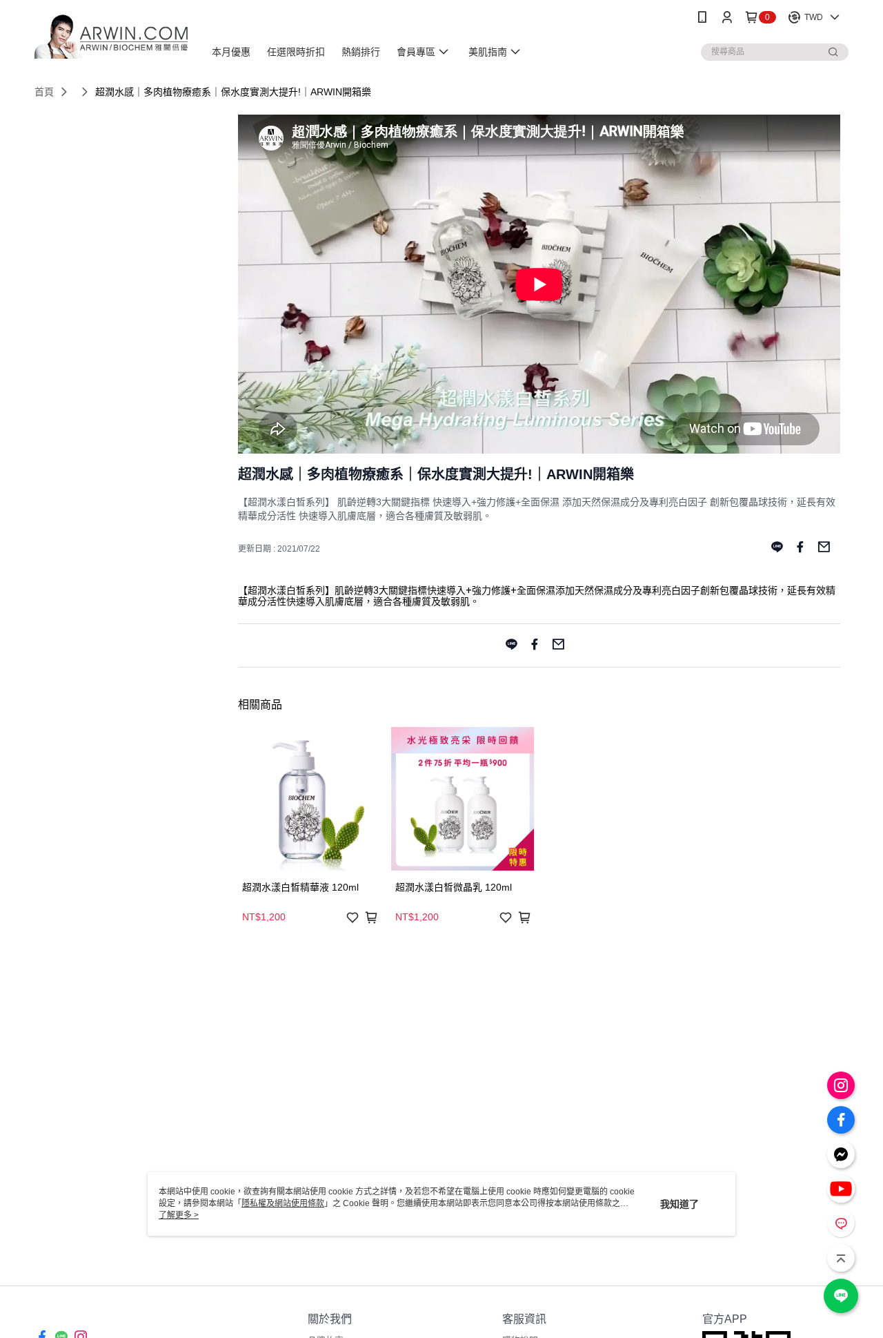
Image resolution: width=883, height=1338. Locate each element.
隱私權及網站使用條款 (282, 1203)
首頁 (44, 91)
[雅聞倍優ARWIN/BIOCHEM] (111, 36)
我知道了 (679, 1204)
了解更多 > (179, 1215)
